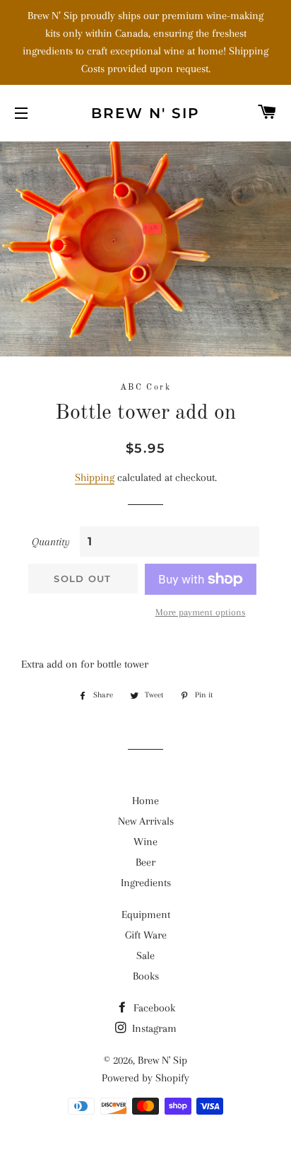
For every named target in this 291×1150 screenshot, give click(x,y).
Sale (145, 955)
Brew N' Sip (145, 113)
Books (146, 976)
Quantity (51, 541)
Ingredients (146, 882)
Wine (145, 841)
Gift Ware (146, 935)
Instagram (153, 1028)
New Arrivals (146, 821)
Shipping (94, 477)
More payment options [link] (200, 612)
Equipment (145, 914)
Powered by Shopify (145, 1077)
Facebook (153, 1007)
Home (145, 800)
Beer (145, 862)
